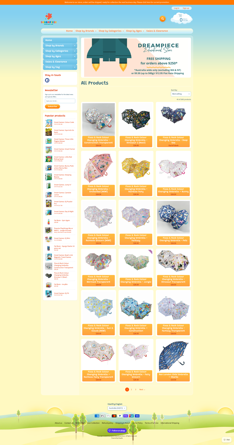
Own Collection (93, 423)
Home (69, 31)
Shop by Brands (86, 31)
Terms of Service (151, 423)
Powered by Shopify (117, 438)
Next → (142, 389)
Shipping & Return (122, 423)
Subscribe (52, 107)
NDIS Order (80, 423)
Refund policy (107, 423)
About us (58, 423)
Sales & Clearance (157, 31)
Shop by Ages (135, 31)
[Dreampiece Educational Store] (49, 19)
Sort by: (174, 90)
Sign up (186, 8)
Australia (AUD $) (116, 408)
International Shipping (170, 423)
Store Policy (137, 423)
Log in (176, 8)
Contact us (68, 423)
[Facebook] (47, 80)
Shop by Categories (111, 31)
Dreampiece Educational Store (116, 436)
